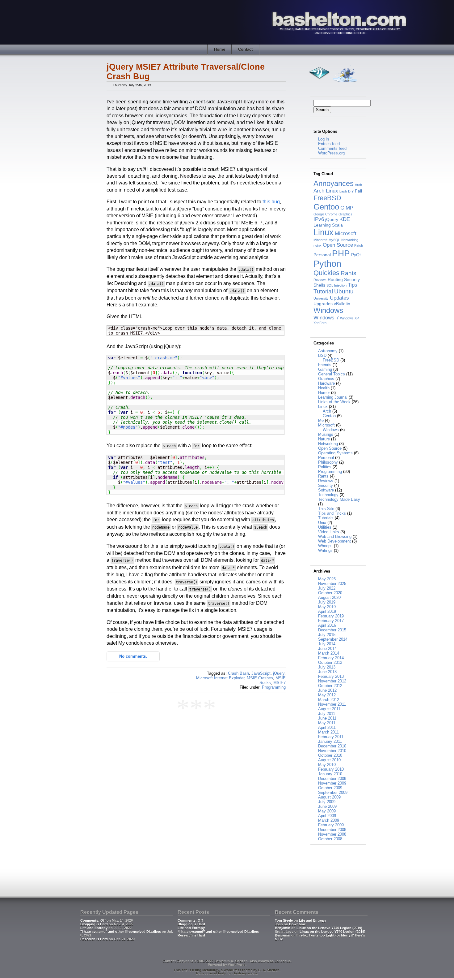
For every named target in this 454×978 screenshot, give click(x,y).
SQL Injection (336, 285)
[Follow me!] (345, 84)
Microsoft (345, 233)
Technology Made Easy (339, 499)
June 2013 (327, 671)
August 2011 (329, 709)
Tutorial (323, 291)
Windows (328, 310)
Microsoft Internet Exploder (220, 678)
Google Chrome (325, 214)
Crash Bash (238, 673)
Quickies (326, 273)
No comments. (133, 656)
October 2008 (330, 839)
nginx (317, 245)
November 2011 (332, 704)
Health (324, 388)
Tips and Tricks (332, 513)
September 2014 (332, 639)
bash (343, 191)
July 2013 (326, 667)
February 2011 (330, 736)
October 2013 (330, 662)
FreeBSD (327, 198)
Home (219, 49)
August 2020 (329, 597)
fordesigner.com (245, 973)
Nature (324, 439)
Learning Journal (332, 397)
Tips (352, 285)
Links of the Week (334, 402)
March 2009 (328, 820)
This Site (326, 508)
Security (352, 279)
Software (326, 490)
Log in (323, 139)
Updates (339, 298)
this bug (271, 201)
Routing (335, 279)
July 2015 (326, 634)
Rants (348, 273)
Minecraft (320, 240)
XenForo (319, 323)
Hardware (326, 383)
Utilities (324, 527)
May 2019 (327, 606)
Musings (325, 434)
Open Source (338, 245)
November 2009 (332, 783)
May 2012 (327, 695)
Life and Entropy (93, 928)
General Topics (331, 374)
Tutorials (326, 518)
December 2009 (332, 778)
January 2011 (330, 741)
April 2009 (327, 815)
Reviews (319, 280)
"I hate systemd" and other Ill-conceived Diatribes (120, 931)
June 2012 (327, 690)
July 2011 (326, 713)
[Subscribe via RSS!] (319, 84)
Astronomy (328, 350)
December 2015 (332, 630)
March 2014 (328, 653)
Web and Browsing (334, 536)
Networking (349, 240)
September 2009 (332, 792)
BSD (322, 355)
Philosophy (328, 462)
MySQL (334, 240)
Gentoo (326, 206)
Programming (274, 687)
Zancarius (283, 961)
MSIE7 (279, 682)
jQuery (278, 673)
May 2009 (327, 811)
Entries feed (329, 143)
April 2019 (327, 611)
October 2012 (330, 685)
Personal (322, 254)
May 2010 (327, 764)
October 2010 (330, 755)
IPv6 (318, 219)
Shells (319, 285)
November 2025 (332, 583)
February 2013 (331, 676)
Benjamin (282, 928)
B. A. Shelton (269, 970)
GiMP (346, 208)
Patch (358, 245)
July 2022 (326, 588)
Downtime (297, 924)
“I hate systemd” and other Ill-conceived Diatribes (218, 931)
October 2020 (330, 593)
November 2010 (332, 750)
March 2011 (328, 732)
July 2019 (326, 602)
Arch (358, 185)
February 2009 (331, 825)
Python (327, 263)
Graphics (345, 214)
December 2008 (332, 829)
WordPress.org (331, 153)
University (321, 298)
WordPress (237, 965)
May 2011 (326, 723)
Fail (358, 190)
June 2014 (327, 648)
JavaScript (261, 673)
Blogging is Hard (94, 924)
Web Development (334, 541)
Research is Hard (94, 939)
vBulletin (342, 303)
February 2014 (331, 658)
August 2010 (329, 760)
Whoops (325, 545)
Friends (324, 364)
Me (321, 420)
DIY (351, 191)
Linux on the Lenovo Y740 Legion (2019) (329, 928)
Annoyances (333, 183)
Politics (324, 467)
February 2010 (331, 769)
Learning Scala (328, 225)
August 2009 (329, 797)
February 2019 (331, 616)
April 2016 (327, 625)
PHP (341, 253)
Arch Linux (325, 191)
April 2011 (327, 727)
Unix (322, 522)
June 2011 (327, 718)
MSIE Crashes (260, 678)
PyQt (356, 254)
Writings (325, 550)
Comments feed (332, 148)
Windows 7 (326, 318)
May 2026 (327, 579)
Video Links (328, 532)
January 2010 (330, 774)
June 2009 (327, 806)
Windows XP (349, 318)
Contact (245, 49)
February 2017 (331, 620)
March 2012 (328, 699)
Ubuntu (344, 291)
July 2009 (326, 801)
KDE (344, 219)
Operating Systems (335, 453)
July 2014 (326, 644)
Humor (324, 392)
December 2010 (332, 746)
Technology (328, 494)
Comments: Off (93, 920)
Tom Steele (284, 920)
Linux (323, 232)
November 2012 (332, 681)
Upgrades (323, 303)
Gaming (325, 369)
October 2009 (330, 787)
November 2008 (332, 834)
